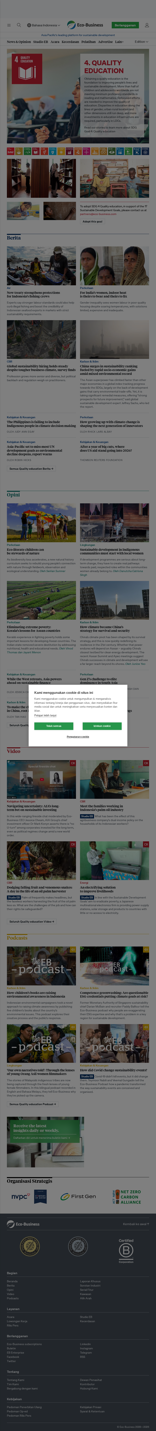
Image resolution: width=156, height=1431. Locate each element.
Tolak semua (53, 726)
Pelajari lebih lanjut (45, 715)
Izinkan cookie (102, 726)
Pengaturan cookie (78, 736)
